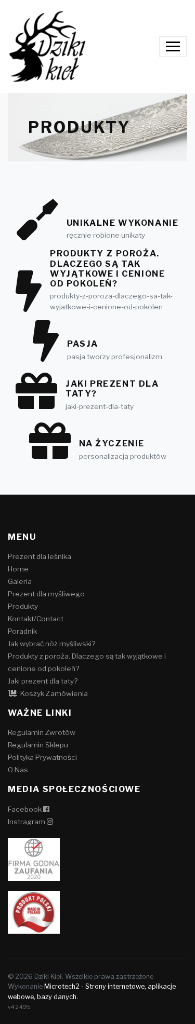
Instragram (27, 821)
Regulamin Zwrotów (41, 732)
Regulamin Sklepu (38, 745)
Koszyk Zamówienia (53, 693)
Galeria (20, 581)
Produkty (23, 606)
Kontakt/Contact (35, 619)
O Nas (18, 770)
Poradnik (22, 631)
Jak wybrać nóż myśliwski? (51, 643)
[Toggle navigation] (173, 46)
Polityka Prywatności (42, 757)
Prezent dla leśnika (39, 556)
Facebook (25, 809)
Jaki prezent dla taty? (42, 681)
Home (18, 569)
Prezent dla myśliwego (46, 594)
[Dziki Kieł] (47, 46)
